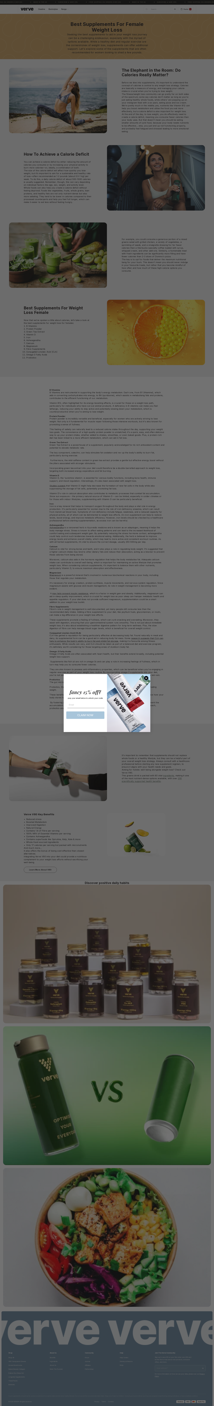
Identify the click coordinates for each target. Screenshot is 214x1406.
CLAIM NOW (85, 715)
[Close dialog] (146, 678)
